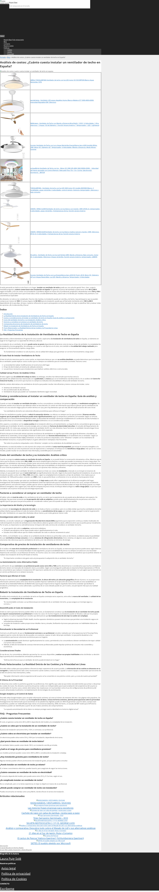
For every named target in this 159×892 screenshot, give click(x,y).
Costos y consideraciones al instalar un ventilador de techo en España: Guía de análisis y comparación (39, 318)
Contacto (7, 44)
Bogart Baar (13, 2)
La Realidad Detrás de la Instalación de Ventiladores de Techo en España (29, 316)
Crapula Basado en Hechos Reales (12, 848)
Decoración (4, 846)
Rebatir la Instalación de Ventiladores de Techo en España (24, 326)
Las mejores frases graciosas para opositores (50, 807)
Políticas (6, 48)
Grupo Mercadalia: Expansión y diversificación (16, 850)
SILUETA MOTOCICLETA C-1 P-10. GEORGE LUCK (50, 823)
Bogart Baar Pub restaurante (14, 40)
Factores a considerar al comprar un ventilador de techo (23, 322)
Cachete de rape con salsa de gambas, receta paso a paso (51, 812)
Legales (9, 52)
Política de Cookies (14, 879)
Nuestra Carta (8, 46)
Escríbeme (7, 889)
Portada (3, 57)
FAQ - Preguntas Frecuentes (13, 330)
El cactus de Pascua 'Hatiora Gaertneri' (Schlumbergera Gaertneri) (50, 838)
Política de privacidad (15, 873)
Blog (5, 42)
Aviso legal (8, 868)
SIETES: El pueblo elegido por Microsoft (51, 843)
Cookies (9, 50)
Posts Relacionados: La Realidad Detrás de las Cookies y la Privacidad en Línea (31, 328)
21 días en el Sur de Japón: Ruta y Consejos (50, 833)
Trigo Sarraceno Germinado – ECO (50, 818)
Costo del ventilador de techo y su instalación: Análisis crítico (25, 320)
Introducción (8, 314)
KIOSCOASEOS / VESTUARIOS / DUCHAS (50, 802)
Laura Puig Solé (10, 859)
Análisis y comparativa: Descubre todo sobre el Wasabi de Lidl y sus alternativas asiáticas (51, 828)
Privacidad (10, 54)
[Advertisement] (79, 21)
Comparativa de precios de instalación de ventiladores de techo (26, 324)
